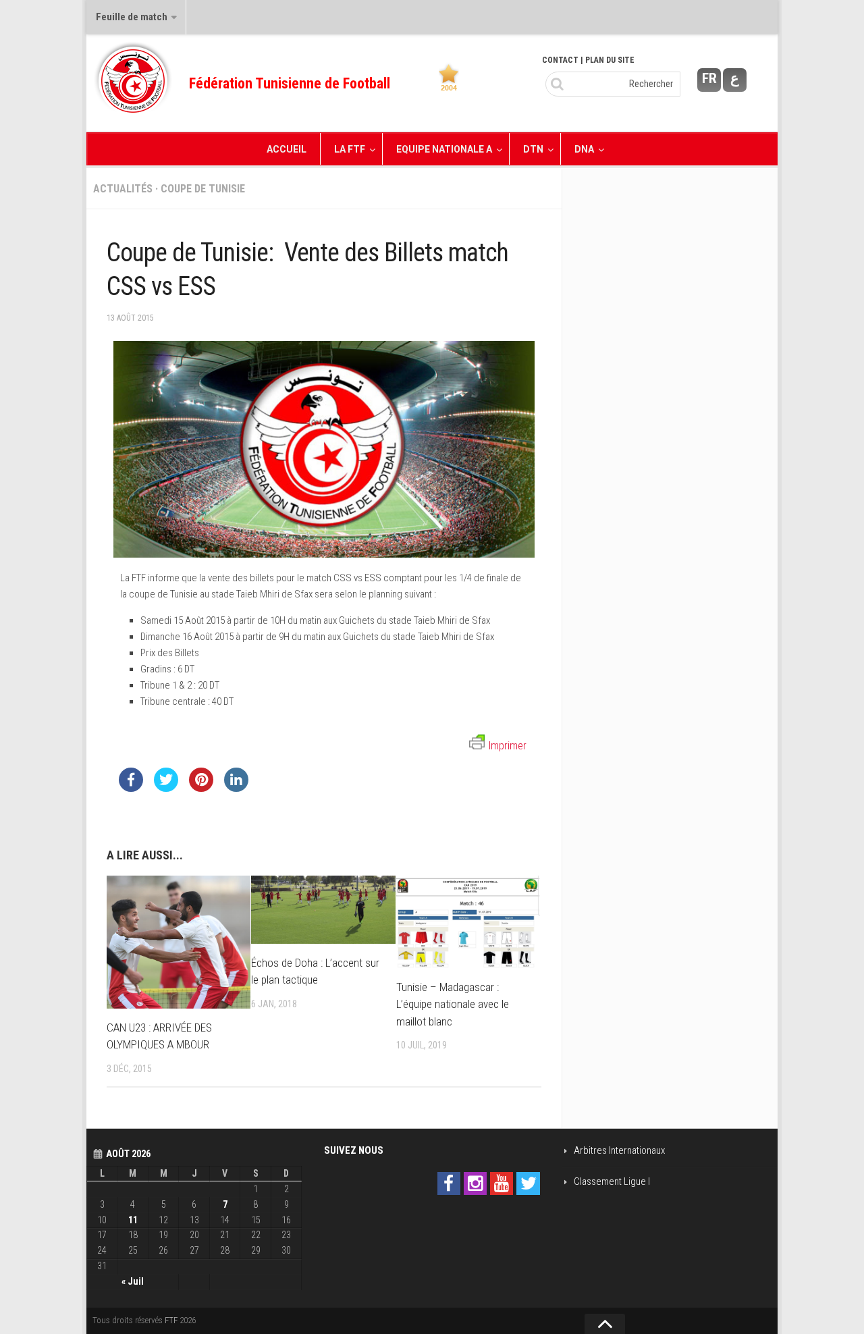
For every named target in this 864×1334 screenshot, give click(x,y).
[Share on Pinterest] (201, 788)
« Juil (133, 1281)
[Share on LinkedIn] (236, 788)
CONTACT (560, 60)
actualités (123, 188)
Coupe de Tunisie (203, 188)
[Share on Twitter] (166, 788)
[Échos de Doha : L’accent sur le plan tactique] (323, 910)
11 (133, 1220)
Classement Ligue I (612, 1181)
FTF (171, 1320)
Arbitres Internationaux (619, 1150)
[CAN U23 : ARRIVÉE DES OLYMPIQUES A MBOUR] (178, 942)
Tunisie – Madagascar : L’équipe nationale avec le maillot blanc (452, 1004)
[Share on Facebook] (131, 788)
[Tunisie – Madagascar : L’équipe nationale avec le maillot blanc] (468, 922)
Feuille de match (131, 17)
